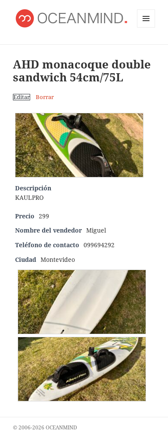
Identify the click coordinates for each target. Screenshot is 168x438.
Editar (21, 97)
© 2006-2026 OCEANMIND (45, 427)
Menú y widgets (146, 27)
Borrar (45, 97)
